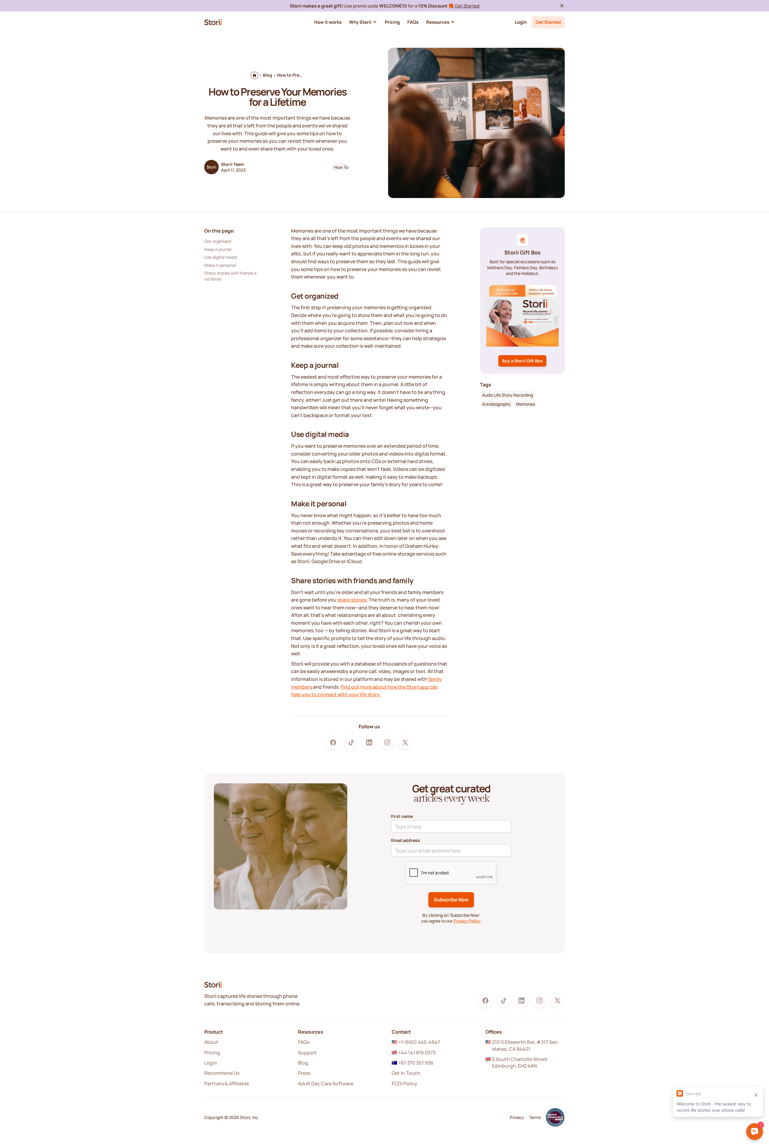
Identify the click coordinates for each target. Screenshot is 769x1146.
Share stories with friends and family (230, 276)
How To (341, 167)
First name (402, 816)
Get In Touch (406, 1073)
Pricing (212, 1052)
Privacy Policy (467, 921)
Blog (303, 1062)
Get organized (217, 241)
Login (521, 22)
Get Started (466, 6)
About (211, 1042)
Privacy (517, 1117)
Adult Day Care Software (325, 1083)
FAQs (303, 1042)
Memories (525, 404)
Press (304, 1073)
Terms (535, 1117)
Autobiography (496, 404)
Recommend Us (221, 1073)
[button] (363, 22)
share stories (351, 599)
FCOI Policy (404, 1083)
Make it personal (220, 265)
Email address (405, 840)
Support (307, 1052)
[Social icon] (333, 742)
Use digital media (220, 257)
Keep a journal (217, 249)
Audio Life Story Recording (507, 395)
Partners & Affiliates (226, 1083)
